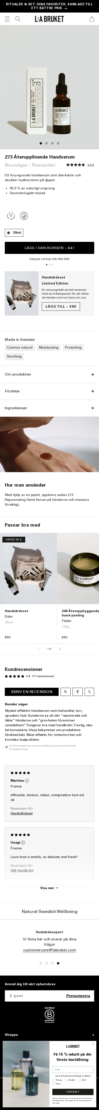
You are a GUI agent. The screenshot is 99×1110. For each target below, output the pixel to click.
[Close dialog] (93, 1044)
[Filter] (78, 692)
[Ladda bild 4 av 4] (58, 143)
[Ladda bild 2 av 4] (47, 143)
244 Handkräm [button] (22, 870)
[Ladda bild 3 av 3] (52, 264)
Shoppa (11, 1035)
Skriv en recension (31, 691)
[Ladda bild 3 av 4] (52, 143)
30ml (17, 233)
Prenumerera (78, 996)
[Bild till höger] (60, 649)
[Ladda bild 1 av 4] (41, 143)
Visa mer (47, 888)
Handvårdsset (53, 277)
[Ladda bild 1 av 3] (46, 264)
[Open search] (66, 692)
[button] (7, 19)
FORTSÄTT (73, 1091)
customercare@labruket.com (49, 950)
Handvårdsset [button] (22, 813)
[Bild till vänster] (39, 649)
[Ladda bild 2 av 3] (49, 264)
